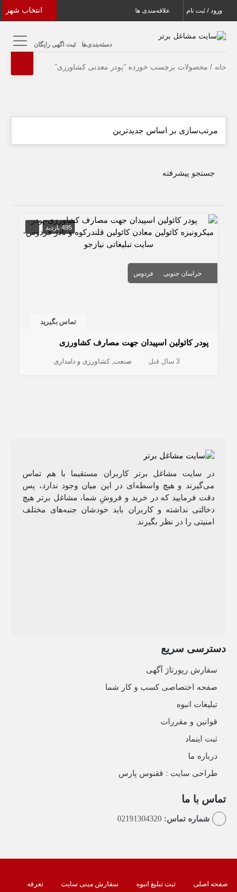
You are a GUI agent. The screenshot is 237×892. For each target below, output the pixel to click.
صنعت (122, 361)
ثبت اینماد (201, 738)
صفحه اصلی (210, 884)
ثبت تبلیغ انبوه (155, 884)
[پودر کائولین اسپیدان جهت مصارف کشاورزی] (118, 231)
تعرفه (35, 884)
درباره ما (202, 755)
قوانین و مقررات (188, 721)
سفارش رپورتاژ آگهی (181, 669)
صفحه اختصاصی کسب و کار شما (161, 687)
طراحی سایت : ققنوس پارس (167, 773)
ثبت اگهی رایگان (55, 44)
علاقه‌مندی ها (153, 10)
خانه (220, 67)
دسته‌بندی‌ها (97, 44)
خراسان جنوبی (182, 273)
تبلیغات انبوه (197, 704)
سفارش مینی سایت (89, 884)
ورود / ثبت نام (205, 10)
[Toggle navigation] (18, 40)
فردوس (143, 273)
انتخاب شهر (25, 10)
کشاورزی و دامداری (81, 361)
